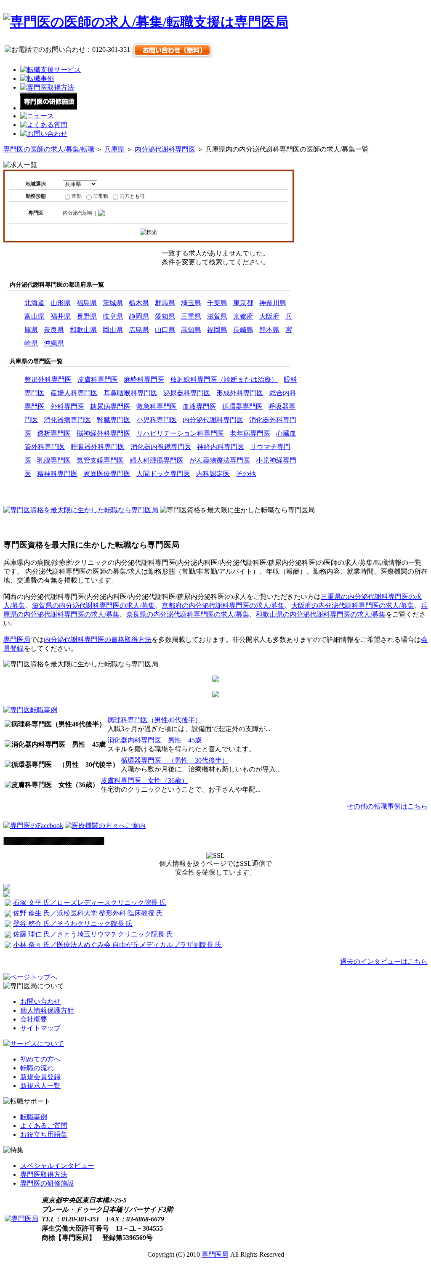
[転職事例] (37, 78)
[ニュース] (37, 116)
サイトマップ (40, 1028)
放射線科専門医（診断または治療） (224, 379)
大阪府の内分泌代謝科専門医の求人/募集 (352, 605)
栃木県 (139, 302)
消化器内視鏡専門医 (160, 446)
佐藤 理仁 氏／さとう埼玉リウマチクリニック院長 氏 (93, 934)
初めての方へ (40, 1059)
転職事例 (33, 1116)
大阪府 (269, 316)
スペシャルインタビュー (57, 1165)
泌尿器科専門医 (186, 392)
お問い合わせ (40, 1001)
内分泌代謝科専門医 (165, 149)
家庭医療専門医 (106, 473)
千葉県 (217, 302)
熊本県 (269, 329)
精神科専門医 (57, 473)
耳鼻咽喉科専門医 (130, 392)
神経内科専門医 (220, 446)
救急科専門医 (156, 406)
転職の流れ (37, 1068)
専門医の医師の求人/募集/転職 (48, 149)
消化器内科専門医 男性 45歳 (154, 740)
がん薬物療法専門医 (219, 460)
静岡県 (139, 316)
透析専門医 (54, 433)
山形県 (61, 302)
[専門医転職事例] (30, 709)
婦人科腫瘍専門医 (157, 460)
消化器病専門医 (67, 419)
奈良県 (54, 329)
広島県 (139, 329)
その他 (246, 473)
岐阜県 (113, 316)
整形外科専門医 (48, 379)
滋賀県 (217, 316)
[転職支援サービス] (50, 69)
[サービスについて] (33, 1043)
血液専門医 (199, 406)
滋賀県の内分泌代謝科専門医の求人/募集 (93, 605)
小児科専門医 (156, 419)
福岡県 (217, 329)
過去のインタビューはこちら (384, 961)
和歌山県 (83, 329)
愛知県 (165, 316)
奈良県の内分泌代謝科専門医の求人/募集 (187, 614)
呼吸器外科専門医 (98, 446)
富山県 (34, 316)
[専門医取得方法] (47, 87)
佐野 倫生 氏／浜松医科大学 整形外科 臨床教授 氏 (88, 913)
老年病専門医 (250, 433)
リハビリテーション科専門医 (180, 433)
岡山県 (113, 329)
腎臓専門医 (113, 419)
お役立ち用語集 (43, 1134)
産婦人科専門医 (74, 392)
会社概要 (33, 1019)
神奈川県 (272, 302)
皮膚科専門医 (97, 379)
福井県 (61, 316)
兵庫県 (114, 149)
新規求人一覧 (40, 1085)
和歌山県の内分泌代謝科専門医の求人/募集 (321, 614)
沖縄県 (54, 343)
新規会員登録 (40, 1076)
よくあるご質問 (43, 1125)
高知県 (191, 329)
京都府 (243, 316)
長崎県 (243, 329)
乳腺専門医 (54, 460)
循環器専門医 (242, 406)
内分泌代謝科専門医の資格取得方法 (98, 639)
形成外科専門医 (239, 392)
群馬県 (165, 302)
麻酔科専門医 (144, 379)
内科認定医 (213, 473)
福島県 (87, 302)
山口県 (165, 329)
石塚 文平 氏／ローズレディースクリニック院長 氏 (89, 902)
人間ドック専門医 (163, 473)
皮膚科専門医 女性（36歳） (144, 780)
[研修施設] (48, 108)
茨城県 (113, 302)
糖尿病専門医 (110, 406)
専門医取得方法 (43, 1174)
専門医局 (16, 639)
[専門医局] (21, 1218)
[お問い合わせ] (43, 133)
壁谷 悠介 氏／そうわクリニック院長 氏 (73, 923)
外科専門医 (67, 406)
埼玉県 (191, 302)
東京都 (243, 302)
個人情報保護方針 (47, 1010)
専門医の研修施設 (47, 1183)
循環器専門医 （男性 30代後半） (175, 760)
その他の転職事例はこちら (387, 806)
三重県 (191, 316)
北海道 (34, 302)
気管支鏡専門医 (100, 460)
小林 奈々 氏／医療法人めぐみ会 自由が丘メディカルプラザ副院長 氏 (117, 944)
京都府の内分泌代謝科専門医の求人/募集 (223, 605)
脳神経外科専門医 (103, 433)
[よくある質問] (43, 124)
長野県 (87, 316)
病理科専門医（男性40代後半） (154, 719)
